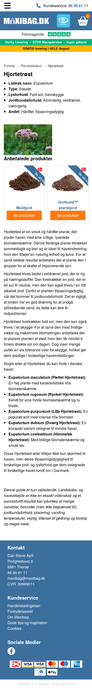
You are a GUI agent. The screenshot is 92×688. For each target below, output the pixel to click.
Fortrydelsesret (20, 611)
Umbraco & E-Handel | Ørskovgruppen (46, 683)
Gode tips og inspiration (27, 622)
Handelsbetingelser (24, 605)
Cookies (14, 628)
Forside (9, 65)
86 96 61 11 (78, 5)
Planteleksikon (31, 65)
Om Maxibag (18, 617)
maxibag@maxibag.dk (26, 578)
